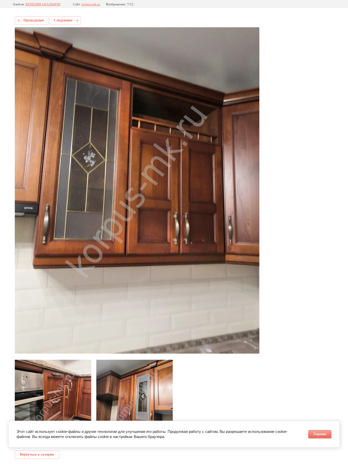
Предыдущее (33, 20)
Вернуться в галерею (37, 454)
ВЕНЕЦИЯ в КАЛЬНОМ (42, 4)
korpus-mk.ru (91, 4)
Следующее (63, 20)
